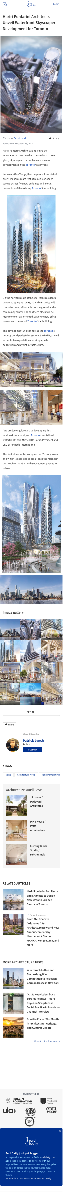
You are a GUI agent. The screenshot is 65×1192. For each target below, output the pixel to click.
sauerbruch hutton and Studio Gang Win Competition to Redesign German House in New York (43, 976)
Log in (56, 4)
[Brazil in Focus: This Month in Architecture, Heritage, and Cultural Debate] (13, 1027)
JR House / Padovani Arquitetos (36, 801)
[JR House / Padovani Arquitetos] (16, 805)
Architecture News (26, 775)
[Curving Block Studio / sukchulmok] (16, 854)
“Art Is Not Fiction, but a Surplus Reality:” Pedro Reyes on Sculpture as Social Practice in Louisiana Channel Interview (43, 1003)
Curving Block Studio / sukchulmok (38, 850)
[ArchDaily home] (31, 4)
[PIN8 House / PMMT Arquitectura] (16, 830)
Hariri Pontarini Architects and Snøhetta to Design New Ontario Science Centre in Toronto (42, 897)
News (8, 775)
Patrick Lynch (33, 740)
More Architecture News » (47, 1041)
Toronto (30, 165)
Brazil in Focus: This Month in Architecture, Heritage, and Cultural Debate (43, 1023)
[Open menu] (4, 4)
